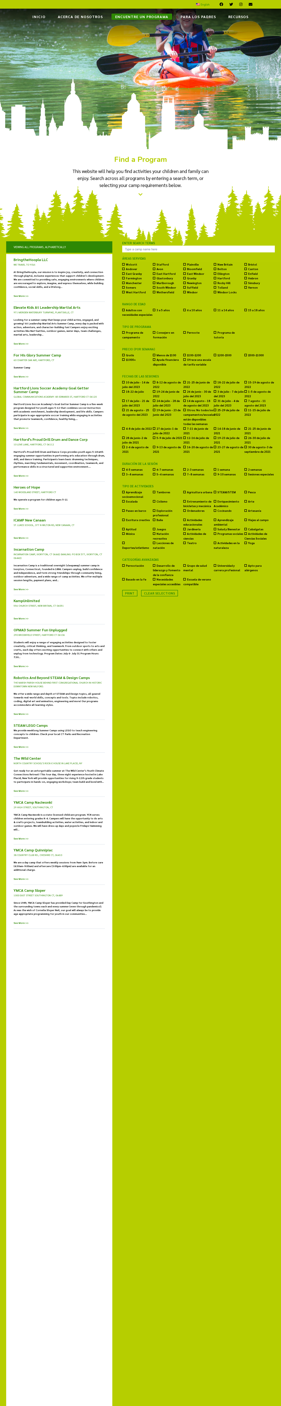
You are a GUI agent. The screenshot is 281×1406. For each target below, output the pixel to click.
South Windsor (166, 287)
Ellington (223, 273)
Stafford (163, 264)
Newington (194, 283)
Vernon (253, 287)
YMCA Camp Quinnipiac (33, 850)
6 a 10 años (194, 310)
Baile (160, 520)
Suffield (192, 287)
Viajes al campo (258, 520)
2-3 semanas (195, 469)
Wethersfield (165, 292)
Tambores (163, 492)
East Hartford (166, 273)
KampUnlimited (27, 601)
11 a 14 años (225, 310)
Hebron (253, 278)
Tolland (222, 287)
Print (130, 593)
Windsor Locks (227, 292)
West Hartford (136, 292)
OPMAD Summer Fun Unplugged (40, 630)
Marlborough (165, 283)
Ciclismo (162, 501)
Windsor (192, 292)
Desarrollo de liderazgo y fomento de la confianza (166, 570)
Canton (253, 269)
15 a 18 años (256, 310)
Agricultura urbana (199, 492)
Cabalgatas (255, 529)
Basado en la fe (136, 579)
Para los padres (198, 16)
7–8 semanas (195, 474)
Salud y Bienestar (228, 529)
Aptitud (131, 529)
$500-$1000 (256, 355)
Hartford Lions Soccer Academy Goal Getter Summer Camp (51, 390)
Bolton (222, 269)
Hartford (223, 278)
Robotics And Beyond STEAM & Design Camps (52, 677)
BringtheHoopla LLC (31, 259)
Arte (251, 501)
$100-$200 (194, 355)
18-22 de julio (135, 391)
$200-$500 (224, 355)
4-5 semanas (134, 469)
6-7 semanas (165, 469)
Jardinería (194, 529)
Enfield (253, 273)
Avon (160, 269)
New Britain (225, 264)
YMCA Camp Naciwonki (33, 802)
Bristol (252, 264)
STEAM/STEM (226, 492)
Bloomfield (194, 269)
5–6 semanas (165, 474)
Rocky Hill (223, 283)
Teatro (192, 543)
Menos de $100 (166, 355)
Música (130, 533)
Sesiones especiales (261, 474)
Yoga (251, 543)
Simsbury (254, 283)
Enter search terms (138, 242)
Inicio (39, 16)
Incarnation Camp (29, 549)
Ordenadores (195, 510)
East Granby (134, 273)
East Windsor (195, 273)
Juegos (161, 529)
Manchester (134, 283)
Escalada (132, 501)
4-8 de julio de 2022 (139, 428)
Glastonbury (165, 278)
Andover (131, 269)
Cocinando (224, 510)
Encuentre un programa (142, 16)
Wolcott (131, 264)
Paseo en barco (136, 510)
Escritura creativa (138, 520)
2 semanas (255, 469)
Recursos (238, 16)
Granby (191, 278)
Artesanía (254, 510)
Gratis (130, 355)
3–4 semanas (134, 474)
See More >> (21, 295)
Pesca (252, 492)
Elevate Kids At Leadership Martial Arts (47, 307)
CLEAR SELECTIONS (159, 593)
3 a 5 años (163, 310)
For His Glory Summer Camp (37, 355)
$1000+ (131, 359)
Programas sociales (230, 533)
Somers (131, 287)
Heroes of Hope (27, 487)
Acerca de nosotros (80, 16)
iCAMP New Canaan (30, 520)
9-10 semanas (226, 474)
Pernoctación (135, 565)
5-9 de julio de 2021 (169, 438)
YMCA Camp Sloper (30, 890)
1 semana (223, 469)
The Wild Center (27, 758)
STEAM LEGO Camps (31, 725)
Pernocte (193, 332)
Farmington (134, 278)
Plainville (193, 264)
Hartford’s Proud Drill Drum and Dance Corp (51, 439)
